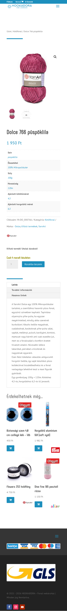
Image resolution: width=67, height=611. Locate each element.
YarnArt (42, 226)
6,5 (9, 208)
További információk (22, 290)
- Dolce (17, 226)
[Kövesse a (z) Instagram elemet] (15, 607)
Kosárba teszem (33, 264)
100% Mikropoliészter (18, 167)
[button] (55, 57)
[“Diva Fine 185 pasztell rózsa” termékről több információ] (38, 504)
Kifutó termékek (29, 226)
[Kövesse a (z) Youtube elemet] (22, 607)
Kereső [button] (18, 2)
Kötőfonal (17, 31)
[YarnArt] (27, 502)
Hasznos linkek (19, 295)
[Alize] (55, 506)
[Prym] (55, 450)
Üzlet (9, 31)
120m (10, 188)
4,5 (9, 198)
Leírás (15, 284)
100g (10, 177)
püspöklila (12, 157)
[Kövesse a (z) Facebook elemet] (9, 607)
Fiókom (10, 2)
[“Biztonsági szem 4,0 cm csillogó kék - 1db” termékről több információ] (10, 448)
